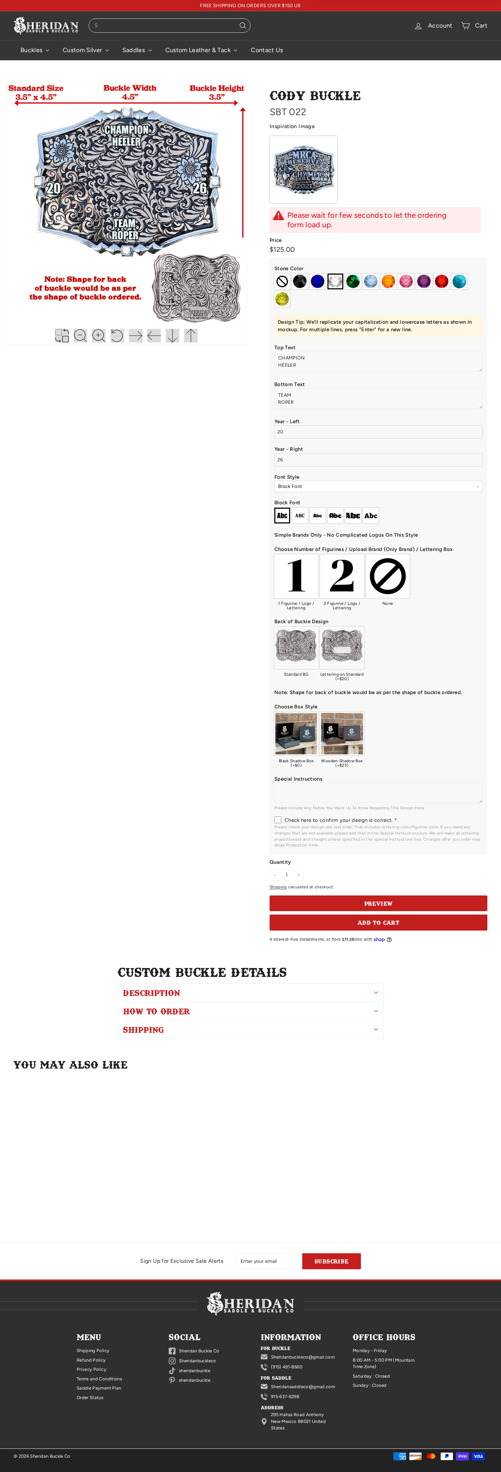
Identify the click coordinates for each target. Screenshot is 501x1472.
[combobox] (169, 25)
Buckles (32, 50)
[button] (378, 269)
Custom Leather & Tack (198, 50)
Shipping (278, 887)
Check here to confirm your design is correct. (341, 820)
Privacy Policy (91, 1369)
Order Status (90, 1397)
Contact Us (267, 50)
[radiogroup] (378, 290)
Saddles (134, 50)
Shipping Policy (93, 1350)
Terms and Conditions (99, 1378)
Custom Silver (83, 50)
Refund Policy (91, 1360)
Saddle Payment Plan (99, 1388)
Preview (378, 903)
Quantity (280, 862)
